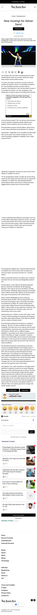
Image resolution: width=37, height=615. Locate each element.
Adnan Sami (25, 390)
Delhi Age (4, 567)
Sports (3, 553)
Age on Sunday (20, 1)
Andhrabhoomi (6, 540)
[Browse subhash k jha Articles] (4, 396)
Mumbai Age (5, 570)
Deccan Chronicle (7, 538)
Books (3, 550)
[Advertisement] (18, 155)
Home (3, 535)
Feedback (4, 590)
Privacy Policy (6, 593)
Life (2, 578)
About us (4, 575)
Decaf (3, 573)
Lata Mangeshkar (12, 390)
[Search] (35, 7)
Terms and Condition (8, 585)
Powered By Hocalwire (6, 611)
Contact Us (5, 595)
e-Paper (13, 1)
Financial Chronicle (7, 543)
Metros (3, 558)
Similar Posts (7, 521)
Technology (5, 560)
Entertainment (18, 28)
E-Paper (4, 587)
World (3, 555)
